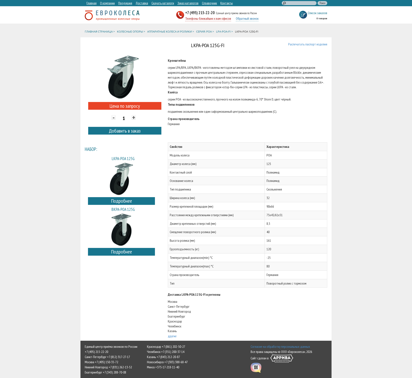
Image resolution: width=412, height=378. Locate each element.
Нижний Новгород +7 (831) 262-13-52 (108, 367)
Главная (91, 3)
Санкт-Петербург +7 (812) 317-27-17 (107, 357)
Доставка (142, 3)
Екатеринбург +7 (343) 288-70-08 (105, 372)
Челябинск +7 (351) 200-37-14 (165, 352)
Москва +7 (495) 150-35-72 (101, 362)
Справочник (209, 3)
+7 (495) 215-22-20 (200, 12)
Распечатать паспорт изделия (307, 44)
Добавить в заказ (125, 131)
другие (172, 336)
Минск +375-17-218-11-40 (163, 367)
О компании (107, 3)
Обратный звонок (247, 18)
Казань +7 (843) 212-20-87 (163, 357)
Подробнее (121, 201)
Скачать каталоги (162, 3)
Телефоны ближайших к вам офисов (208, 18)
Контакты (226, 3)
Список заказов (317, 13)
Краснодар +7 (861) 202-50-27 (166, 346)
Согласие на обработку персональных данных (280, 346)
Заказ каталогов (187, 3)
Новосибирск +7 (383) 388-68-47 (167, 362)
